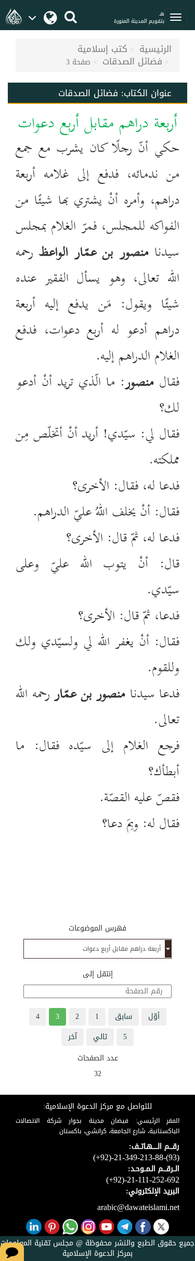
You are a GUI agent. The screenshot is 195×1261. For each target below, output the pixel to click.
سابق (123, 1017)
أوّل (154, 1017)
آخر (72, 1037)
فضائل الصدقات (132, 61)
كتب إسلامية (102, 49)
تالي (100, 1037)
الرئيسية (155, 49)
